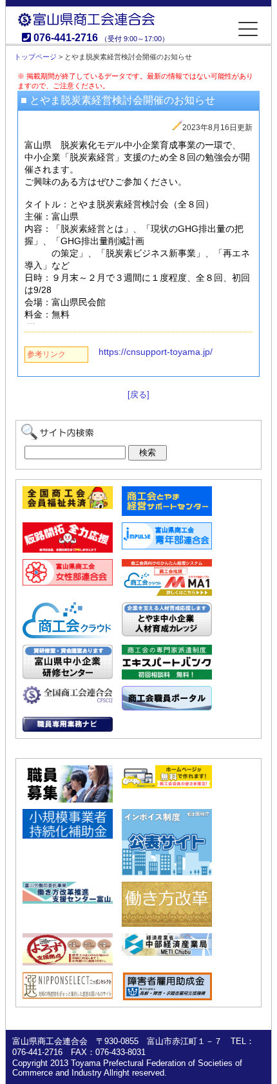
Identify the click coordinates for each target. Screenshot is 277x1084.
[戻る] (138, 394)
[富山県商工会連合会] (139, 29)
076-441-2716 (65, 37)
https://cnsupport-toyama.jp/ (156, 352)
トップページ (35, 57)
